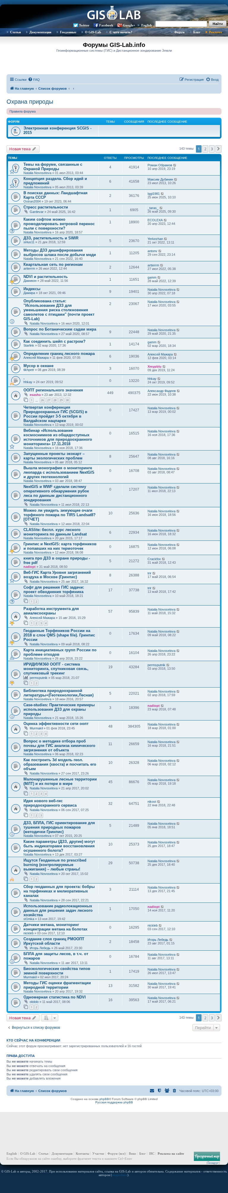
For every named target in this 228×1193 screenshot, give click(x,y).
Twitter (84, 25)
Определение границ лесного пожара (59, 353)
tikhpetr (28, 370)
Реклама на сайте (171, 1153)
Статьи (15, 32)
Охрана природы (30, 101)
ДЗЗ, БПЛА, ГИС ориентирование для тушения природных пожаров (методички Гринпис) (59, 827)
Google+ (129, 25)
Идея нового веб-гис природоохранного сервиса (50, 803)
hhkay (27, 382)
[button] (218, 148)
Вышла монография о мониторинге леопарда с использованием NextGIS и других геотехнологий (58, 472)
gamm (152, 277)
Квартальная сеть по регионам (53, 264)
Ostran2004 (32, 201)
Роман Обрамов (160, 165)
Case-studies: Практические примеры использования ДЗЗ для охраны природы (59, 709)
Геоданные (68, 32)
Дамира (29, 293)
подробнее (119, 1175)
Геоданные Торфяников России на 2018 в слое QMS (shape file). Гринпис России (59, 635)
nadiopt (29, 566)
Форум (179, 32)
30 (67, 400)
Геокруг (213, 1162)
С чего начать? (121, 32)
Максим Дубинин (160, 179)
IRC (151, 1153)
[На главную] (114, 13)
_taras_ (153, 208)
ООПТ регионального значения (53, 390)
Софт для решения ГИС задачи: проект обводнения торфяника (53, 589)
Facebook (106, 25)
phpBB (104, 1099)
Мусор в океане (38, 366)
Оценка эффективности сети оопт (55, 723)
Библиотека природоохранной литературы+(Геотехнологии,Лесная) (58, 692)
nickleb (28, 933)
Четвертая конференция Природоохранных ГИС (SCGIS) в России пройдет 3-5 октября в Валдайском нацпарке (55, 414)
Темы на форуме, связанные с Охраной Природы (52, 166)
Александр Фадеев (162, 391)
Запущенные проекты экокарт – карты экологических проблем (54, 455)
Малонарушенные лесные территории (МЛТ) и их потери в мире (60, 781)
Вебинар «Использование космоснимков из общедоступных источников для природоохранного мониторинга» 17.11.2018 (57, 437)
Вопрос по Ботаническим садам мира (59, 329)
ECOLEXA (155, 220)
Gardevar (37, 212)
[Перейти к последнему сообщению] (175, 165)
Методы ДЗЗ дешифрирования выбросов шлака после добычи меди (59, 252)
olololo (34, 1002)
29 (61, 400)
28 (54, 400)
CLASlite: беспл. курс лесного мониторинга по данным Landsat (55, 531)
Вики (132, 1153)
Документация (40, 32)
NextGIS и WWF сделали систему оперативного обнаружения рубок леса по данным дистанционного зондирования (56, 493)
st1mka (28, 919)
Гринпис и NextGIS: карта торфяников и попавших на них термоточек (59, 546)
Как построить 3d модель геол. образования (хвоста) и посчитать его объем (59, 764)
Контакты (82, 1153)
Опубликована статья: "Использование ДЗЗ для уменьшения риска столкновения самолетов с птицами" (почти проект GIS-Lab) (58, 310)
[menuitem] (34, 79)
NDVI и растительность (45, 276)
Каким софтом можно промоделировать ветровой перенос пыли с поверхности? (59, 223)
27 (48, 400)
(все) (122, 1153)
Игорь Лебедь (40, 948)
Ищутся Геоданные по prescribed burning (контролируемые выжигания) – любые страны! (54, 864)
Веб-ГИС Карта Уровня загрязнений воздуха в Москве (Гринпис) (57, 574)
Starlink (28, 345)
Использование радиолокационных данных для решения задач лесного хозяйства (58, 910)
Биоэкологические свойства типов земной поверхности (56, 970)
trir (149, 573)
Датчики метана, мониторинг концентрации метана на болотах (55, 926)
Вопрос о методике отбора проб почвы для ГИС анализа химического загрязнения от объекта (59, 745)
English (146, 25)
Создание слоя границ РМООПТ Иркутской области (53, 941)
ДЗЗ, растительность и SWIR (50, 238)
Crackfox (154, 559)
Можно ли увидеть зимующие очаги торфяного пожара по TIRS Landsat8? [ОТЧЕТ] (59, 515)
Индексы (31, 289)
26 (42, 400)
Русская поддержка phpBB (114, 1102)
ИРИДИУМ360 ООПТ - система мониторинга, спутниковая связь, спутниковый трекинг (55, 668)
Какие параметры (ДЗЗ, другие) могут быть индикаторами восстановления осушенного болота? (59, 846)
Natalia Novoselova (37, 173)
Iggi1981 (154, 193)
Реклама (215, 32)
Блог (196, 32)
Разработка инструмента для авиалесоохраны (51, 610)
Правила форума (23, 111)
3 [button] (212, 148)
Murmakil (36, 728)
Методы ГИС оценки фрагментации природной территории (57, 985)
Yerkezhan (155, 239)
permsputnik (39, 678)
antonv (152, 251)
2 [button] (205, 148)
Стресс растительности (45, 207)
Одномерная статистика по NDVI (54, 997)
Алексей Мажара (36, 357)
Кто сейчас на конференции (33, 1040)
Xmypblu (155, 366)
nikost (152, 801)
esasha (35, 394)
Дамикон (30, 280)
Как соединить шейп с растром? (54, 341)
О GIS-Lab (93, 32)
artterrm (29, 268)
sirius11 (28, 242)
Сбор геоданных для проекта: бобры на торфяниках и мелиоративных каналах (59, 891)
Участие (98, 1153)
